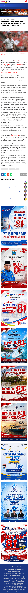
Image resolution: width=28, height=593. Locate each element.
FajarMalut (22, 589)
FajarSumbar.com (19, 573)
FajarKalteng (4, 587)
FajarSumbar (7, 575)
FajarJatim (12, 581)
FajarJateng (6, 581)
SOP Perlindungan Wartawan (14, 571)
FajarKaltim (18, 587)
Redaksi (5, 569)
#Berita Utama (4, 169)
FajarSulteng (20, 583)
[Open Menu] (26, 1)
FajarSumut (20, 575)
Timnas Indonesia (19, 60)
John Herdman (4, 53)
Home (2, 19)
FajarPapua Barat (17, 591)
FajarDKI (17, 580)
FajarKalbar (20, 586)
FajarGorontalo (21, 584)
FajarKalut (14, 586)
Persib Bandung (19, 64)
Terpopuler (14, 5)
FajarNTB (23, 587)
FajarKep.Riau (7, 577)
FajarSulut (6, 583)
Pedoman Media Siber (19, 569)
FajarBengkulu (13, 578)
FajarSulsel (14, 584)
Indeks (23, 5)
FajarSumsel (6, 578)
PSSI (22, 134)
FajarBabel (4, 580)
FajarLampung (21, 578)
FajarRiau (14, 577)
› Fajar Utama (12, 19)
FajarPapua (9, 591)
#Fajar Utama (11, 169)
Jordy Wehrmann (14, 135)
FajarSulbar (13, 583)
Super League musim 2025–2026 (9, 72)
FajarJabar (22, 580)
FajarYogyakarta (20, 581)
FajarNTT (4, 589)
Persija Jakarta (6, 64)
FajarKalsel (11, 587)
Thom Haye (13, 53)
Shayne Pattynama (20, 53)
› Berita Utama (6, 19)
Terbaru (4, 5)
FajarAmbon (8, 586)
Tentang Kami (11, 569)
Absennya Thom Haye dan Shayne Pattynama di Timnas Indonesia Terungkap (13, 23)
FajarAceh (14, 575)
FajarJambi (20, 577)
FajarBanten (11, 580)
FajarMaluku (16, 589)
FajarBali (10, 589)
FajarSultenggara (6, 584)
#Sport (17, 169)
